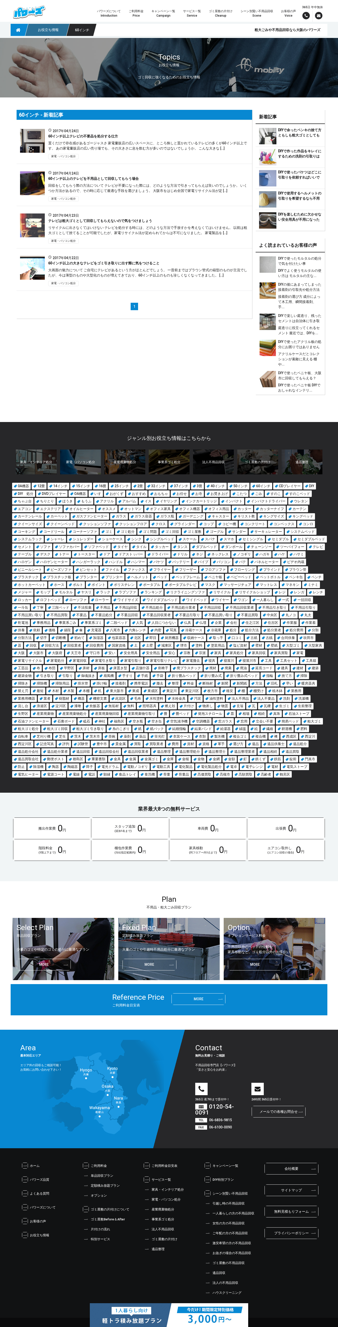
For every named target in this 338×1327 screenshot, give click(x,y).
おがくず (116, 494)
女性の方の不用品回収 (229, 1223)
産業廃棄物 (45, 714)
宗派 (202, 653)
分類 (315, 630)
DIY (311, 486)
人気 (139, 623)
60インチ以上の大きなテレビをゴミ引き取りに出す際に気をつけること (104, 263)
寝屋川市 (249, 661)
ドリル (182, 554)
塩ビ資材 (240, 645)
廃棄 (228, 668)
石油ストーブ (299, 714)
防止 (21, 767)
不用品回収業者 (242, 607)
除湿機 (38, 767)
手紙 (144, 676)
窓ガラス (225, 721)
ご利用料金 (99, 1166)
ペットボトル (270, 577)
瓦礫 (267, 706)
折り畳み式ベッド (244, 676)
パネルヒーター (266, 562)
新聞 (224, 683)
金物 (200, 759)
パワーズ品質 (39, 1179)
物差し (207, 706)
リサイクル (222, 592)
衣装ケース (182, 736)
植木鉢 (277, 691)
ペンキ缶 (296, 577)
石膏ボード (66, 721)
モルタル (66, 592)
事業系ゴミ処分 (163, 1219)
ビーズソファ (60, 570)
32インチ (158, 486)
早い (289, 683)
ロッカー (25, 600)
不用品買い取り (30, 615)
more (44, 964)
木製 (70, 691)
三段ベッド (60, 607)
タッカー (162, 547)
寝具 (211, 661)
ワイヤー (222, 600)
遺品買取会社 (28, 759)
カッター (244, 509)
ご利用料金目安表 (164, 1166)
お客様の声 (38, 1221)
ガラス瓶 (167, 516)
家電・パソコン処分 (63, 156)
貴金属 (120, 744)
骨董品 (184, 774)
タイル (141, 547)
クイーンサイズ (30, 524)
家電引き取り (105, 661)
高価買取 (204, 774)
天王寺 (76, 653)
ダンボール (233, 547)
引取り (67, 676)
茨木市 (95, 736)
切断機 (60, 638)
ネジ (199, 554)
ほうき (67, 501)
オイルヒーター (81, 509)
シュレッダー (83, 539)
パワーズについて (43, 1207)
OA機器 (80, 494)
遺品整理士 (217, 752)
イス (148, 501)
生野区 (23, 714)
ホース (59, 585)
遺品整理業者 (244, 752)
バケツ (158, 562)
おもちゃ (161, 494)
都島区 (78, 759)
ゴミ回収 (172, 532)
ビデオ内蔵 (295, 562)
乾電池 (23, 623)
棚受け (258, 691)
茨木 (77, 736)
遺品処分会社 (28, 752)
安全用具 (131, 653)
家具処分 (236, 653)
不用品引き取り (274, 607)
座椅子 (163, 668)
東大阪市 (117, 691)
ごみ (258, 494)
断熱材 (207, 683)
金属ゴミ (151, 759)
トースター (86, 554)
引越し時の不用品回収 (229, 1203)
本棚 (86, 691)
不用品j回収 (128, 607)
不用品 (105, 607)
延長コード (264, 668)
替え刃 (23, 691)
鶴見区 (285, 774)
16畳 (102, 486)
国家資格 (119, 645)
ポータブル (151, 585)
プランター (88, 577)
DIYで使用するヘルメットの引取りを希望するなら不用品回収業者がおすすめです (299, 198)
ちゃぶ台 (25, 501)
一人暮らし (265, 600)
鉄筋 (277, 759)
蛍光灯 (159, 736)
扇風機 (108, 676)
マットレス (268, 585)
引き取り (47, 676)
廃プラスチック (189, 668)
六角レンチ (137, 630)
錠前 (293, 759)
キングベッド (302, 516)
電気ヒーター (28, 774)
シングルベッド (162, 539)
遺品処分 (300, 744)
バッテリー (181, 562)
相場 (245, 714)
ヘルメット (139, 577)
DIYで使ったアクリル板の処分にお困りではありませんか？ (299, 347)
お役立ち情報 (39, 1235)
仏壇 (202, 623)
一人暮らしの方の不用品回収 (233, 1213)
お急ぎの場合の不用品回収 (232, 1253)
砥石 (86, 721)
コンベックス (284, 524)
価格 (51, 630)
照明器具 (149, 706)
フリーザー (187, 570)
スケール (189, 539)
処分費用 (296, 630)
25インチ (122, 486)
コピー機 (229, 524)
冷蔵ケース (193, 630)
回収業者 (74, 645)
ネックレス (220, 554)
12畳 (41, 486)
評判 (65, 744)
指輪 (269, 676)
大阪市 (38, 653)
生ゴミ (284, 706)
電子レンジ (254, 767)
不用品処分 (154, 607)
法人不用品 (240, 698)
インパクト (233, 501)
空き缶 (156, 721)
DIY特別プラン (223, 1179)
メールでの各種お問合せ (279, 1112)
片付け (189, 706)
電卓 (233, 767)
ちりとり (47, 501)
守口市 (95, 653)
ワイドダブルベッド (162, 600)
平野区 (69, 668)
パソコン (224, 562)
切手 (43, 638)
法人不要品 (266, 698)
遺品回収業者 (138, 752)
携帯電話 (141, 683)
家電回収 (80, 661)
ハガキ (264, 554)
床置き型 (120, 668)
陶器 (55, 767)
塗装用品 (218, 645)
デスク (45, 554)
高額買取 (245, 774)
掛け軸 (102, 683)
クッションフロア (133, 524)
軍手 (221, 744)
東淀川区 (192, 691)
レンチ (318, 592)
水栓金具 (179, 698)
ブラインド (272, 570)
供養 (21, 630)
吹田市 (308, 638)
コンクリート (254, 524)
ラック (105, 592)
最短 (40, 691)
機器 (81, 698)
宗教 (187, 653)
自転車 (23, 736)
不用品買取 (59, 615)
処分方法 (252, 630)
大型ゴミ (293, 645)
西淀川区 (25, 744)
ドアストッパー (131, 554)
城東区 (166, 645)
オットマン (133, 509)
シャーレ (57, 539)
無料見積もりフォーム (291, 1211)
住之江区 (252, 623)
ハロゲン (25, 562)
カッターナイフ (272, 509)
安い (111, 653)
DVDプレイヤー (54, 494)
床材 (86, 668)
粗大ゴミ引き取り (90, 729)
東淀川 (171, 691)
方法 (258, 683)
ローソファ (78, 600)
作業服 (292, 623)
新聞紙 (242, 683)
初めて (79, 638)
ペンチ (316, 577)
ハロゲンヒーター (54, 562)
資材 (190, 744)
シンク (136, 539)
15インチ (83, 486)
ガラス (121, 516)
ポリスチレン (124, 585)
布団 (51, 668)
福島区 (119, 721)
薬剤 (127, 736)
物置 (224, 706)
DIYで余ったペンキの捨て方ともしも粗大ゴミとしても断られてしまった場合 (299, 135)
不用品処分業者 (183, 607)
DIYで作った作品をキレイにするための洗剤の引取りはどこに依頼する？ (299, 156)
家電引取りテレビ (164, 661)
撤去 (159, 683)
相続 (261, 714)
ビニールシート (30, 570)
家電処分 (57, 661)
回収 (33, 645)
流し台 (23, 706)
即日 (152, 638)
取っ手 (218, 638)
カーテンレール (30, 516)
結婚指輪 (179, 729)
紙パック (157, 729)
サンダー (239, 532)
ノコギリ (244, 554)
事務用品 (43, 623)
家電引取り (133, 661)
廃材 (212, 668)
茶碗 (111, 736)
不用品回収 (212, 607)
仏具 (187, 623)
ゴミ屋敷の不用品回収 (229, 1263)
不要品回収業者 (158, 615)
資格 (205, 744)
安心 (171, 653)
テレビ (318, 547)
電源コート (55, 774)
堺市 (183, 645)
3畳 (199, 486)
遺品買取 (292, 752)
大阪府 (57, 653)
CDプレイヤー (290, 486)
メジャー (25, 592)
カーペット (59, 516)
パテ (242, 562)
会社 (233, 623)
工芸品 (23, 668)
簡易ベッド (290, 721)
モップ (45, 592)
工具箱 (311, 661)
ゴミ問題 (150, 532)
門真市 (310, 759)
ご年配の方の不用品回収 (230, 1233)
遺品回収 (83, 752)
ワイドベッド (196, 600)
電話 (91, 774)
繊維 (269, 729)
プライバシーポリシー (291, 1233)
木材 (55, 691)
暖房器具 (308, 683)
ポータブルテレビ (182, 585)
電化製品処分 (211, 767)
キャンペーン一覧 (225, 1166)
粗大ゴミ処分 (28, 729)
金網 (216, 759)
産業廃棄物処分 (74, 714)
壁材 (258, 645)
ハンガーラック (88, 562)
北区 (137, 638)
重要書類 (98, 759)
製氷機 (219, 736)
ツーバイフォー (292, 547)
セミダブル (280, 539)
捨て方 (287, 676)
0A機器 (23, 486)
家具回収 (259, 653)
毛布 (137, 698)
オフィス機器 (189, 509)
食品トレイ (127, 774)
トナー (64, 554)
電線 (76, 774)
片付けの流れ (100, 1229)
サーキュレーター (268, 532)
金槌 (185, 759)
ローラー (102, 600)
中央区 (272, 615)
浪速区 (42, 706)
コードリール (54, 532)
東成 (135, 691)
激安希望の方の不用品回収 (232, 1243)
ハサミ (298, 554)
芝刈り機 (43, 736)
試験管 (83, 744)
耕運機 (287, 729)
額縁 (106, 774)
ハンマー (138, 562)
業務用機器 (26, 698)
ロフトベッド (50, 600)
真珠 (276, 714)
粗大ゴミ (314, 721)
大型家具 (315, 645)
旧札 (274, 683)
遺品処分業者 (57, 752)
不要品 (81, 615)
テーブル (25, 554)
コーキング (26, 532)
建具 (284, 668)
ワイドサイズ (127, 600)
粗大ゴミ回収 (57, 729)
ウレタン (301, 501)
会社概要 (291, 1169)
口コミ (237, 638)
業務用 (296, 691)
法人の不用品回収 (225, 1283)
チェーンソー (261, 547)
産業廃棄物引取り (141, 714)
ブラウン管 (297, 570)
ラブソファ (127, 592)
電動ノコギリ (137, 767)
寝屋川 (229, 661)
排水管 (83, 683)
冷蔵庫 (216, 630)
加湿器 (98, 638)
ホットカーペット (32, 585)
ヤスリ (86, 592)
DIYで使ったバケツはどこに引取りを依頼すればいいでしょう (299, 177)
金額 (231, 759)
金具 (117, 759)
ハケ (281, 554)
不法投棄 (85, 607)
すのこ (275, 494)
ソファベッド (98, 547)
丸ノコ (291, 615)
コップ (208, 524)
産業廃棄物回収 (107, 714)
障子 (89, 767)
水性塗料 (156, 698)
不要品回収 (129, 615)
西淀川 (310, 736)
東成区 (152, 691)
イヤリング (168, 501)
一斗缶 (23, 607)
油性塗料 (216, 698)
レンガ (299, 592)
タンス (182, 547)
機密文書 (100, 698)
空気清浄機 (179, 721)
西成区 (291, 736)
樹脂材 (64, 698)
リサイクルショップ (254, 592)
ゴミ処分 (128, 532)
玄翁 (240, 706)
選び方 (238, 744)
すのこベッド (299, 494)
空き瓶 (138, 721)
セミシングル (252, 539)
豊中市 (102, 744)
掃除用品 (62, 683)
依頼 (36, 630)
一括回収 (304, 600)
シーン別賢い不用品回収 (230, 1193)
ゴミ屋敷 (194, 532)
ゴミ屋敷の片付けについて (110, 1209)
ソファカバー (69, 547)
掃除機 (42, 683)
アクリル (107, 501)
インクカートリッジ (201, 501)
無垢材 (113, 706)
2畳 (140, 486)
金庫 (170, 759)
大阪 (21, 653)
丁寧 (40, 607)
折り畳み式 (213, 676)
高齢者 (266, 774)
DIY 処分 (25, 494)
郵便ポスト (55, 759)
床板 (101, 668)
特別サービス (100, 1239)
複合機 (260, 736)
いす (97, 494)
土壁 (149, 645)
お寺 (198, 494)
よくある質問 (39, 1193)
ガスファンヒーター (91, 516)
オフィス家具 (160, 509)
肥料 (303, 729)
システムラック (30, 539)
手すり (127, 676)
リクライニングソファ (187, 592)
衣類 (202, 736)
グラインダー (184, 524)
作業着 (310, 623)
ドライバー (160, 554)
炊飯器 (95, 706)
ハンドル (116, 562)
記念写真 (47, 744)
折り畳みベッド (184, 676)
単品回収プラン (102, 1175)
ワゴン (243, 600)
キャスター (220, 516)
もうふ (86, 501)
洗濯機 (303, 698)
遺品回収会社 (108, 752)
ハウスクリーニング (227, 1293)
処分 (233, 630)
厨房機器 (172, 638)
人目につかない (163, 623)
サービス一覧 (161, 1179)
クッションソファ (97, 524)
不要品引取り (189, 615)
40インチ (218, 486)
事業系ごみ (67, 623)
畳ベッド (183, 714)
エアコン (25, 509)
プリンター (114, 577)
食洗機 (150, 774)
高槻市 (225, 774)
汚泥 (197, 698)
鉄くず (260, 759)
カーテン (299, 509)
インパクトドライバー (268, 501)
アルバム (129, 501)
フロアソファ (215, 570)
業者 (47, 698)
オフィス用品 (218, 509)
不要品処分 (103, 615)
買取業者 (156, 744)
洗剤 (286, 698)
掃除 (303, 676)
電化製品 (186, 767)
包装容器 (119, 638)
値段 (67, 630)
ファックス (136, 570)
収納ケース (195, 638)
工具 (268, 661)
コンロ (308, 524)
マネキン (292, 585)
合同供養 (288, 638)
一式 (285, 600)
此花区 (120, 698)
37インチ (181, 486)
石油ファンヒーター (33, 721)
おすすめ (139, 494)
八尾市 (115, 630)
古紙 (253, 638)
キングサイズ (273, 516)
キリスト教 (246, 516)
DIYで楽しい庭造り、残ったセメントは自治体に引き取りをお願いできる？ (299, 321)
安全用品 (153, 653)
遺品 (255, 744)
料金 (190, 683)
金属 (132, 759)
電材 (274, 767)
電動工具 (163, 767)
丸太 (307, 615)
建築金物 (25, 676)
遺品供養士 (276, 744)
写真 (173, 630)
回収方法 (52, 645)
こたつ (241, 494)
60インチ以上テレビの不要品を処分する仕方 (83, 136)
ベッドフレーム (188, 577)
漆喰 (77, 706)
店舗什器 (142, 668)
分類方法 (25, 638)
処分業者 (274, 630)
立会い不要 (264, 721)
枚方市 (212, 691)
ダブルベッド (206, 547)
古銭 (269, 638)
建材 (299, 668)
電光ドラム (110, 767)
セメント (25, 547)
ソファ (45, 547)
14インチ (60, 486)
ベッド (162, 577)
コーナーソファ (85, 532)
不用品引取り (305, 607)
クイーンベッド (62, 524)
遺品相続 (270, 752)
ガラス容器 (143, 516)
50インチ (240, 486)
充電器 (96, 630)
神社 (101, 721)
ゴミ (108, 532)
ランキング (153, 592)
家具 (217, 653)
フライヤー (162, 570)
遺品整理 (164, 752)
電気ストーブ (297, 767)
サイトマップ (291, 1190)
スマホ (229, 539)
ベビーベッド (241, 577)
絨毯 (242, 729)
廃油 (243, 668)
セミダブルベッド (311, 539)
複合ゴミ (240, 736)
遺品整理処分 (189, 752)
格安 (229, 691)
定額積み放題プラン (105, 1185)
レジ (282, 592)
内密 (157, 630)
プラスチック (28, 577)
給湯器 (225, 729)
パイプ (203, 562)
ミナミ (313, 585)
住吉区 (273, 623)
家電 (299, 653)
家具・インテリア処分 (168, 1189)
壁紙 (274, 645)
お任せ (181, 494)
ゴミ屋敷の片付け (164, 1239)
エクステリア (50, 509)
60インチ (263, 486)
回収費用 (96, 645)
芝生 (62, 736)
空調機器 (203, 721)
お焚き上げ (219, 494)
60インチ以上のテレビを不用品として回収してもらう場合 (93, 179)
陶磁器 (72, 767)
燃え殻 (170, 706)
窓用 (244, 721)
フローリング (244, 570)
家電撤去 (193, 661)
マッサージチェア (237, 585)
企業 (218, 623)
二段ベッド (119, 623)
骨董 (166, 774)
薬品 (142, 736)
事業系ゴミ (93, 623)
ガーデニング (193, 516)
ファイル (112, 570)
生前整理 (305, 706)
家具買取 (281, 653)
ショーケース (112, 539)
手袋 (159, 676)
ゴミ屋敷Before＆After (108, 1219)
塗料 (198, 645)
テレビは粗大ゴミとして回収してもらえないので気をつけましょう (100, 221)
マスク (210, 585)
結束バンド (203, 729)
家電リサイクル (30, 661)
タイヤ (122, 547)
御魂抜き (88, 676)
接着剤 (120, 683)
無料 (130, 706)
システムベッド (302, 532)
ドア (106, 554)
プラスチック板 (59, 577)
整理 (175, 683)
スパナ (210, 539)
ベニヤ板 (215, 577)
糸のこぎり (121, 729)
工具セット (288, 661)
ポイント (98, 585)
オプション (99, 1195)
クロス (160, 524)
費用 (175, 744)
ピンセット (88, 570)
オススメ (109, 509)
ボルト (78, 585)
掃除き (23, 683)
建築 (315, 668)
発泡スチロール (210, 714)
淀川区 (60, 706)
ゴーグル (217, 532)
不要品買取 (249, 615)
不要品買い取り (220, 615)
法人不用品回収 (163, 1229)
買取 (137, 744)
